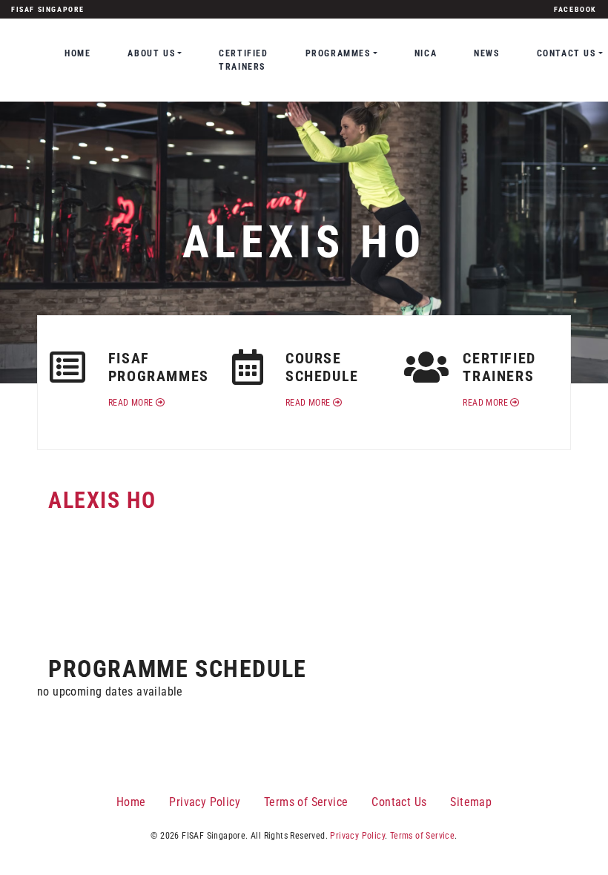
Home (77, 53)
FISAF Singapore (48, 9)
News (486, 53)
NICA (425, 53)
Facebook (575, 9)
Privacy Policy (204, 802)
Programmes (338, 53)
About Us (151, 53)
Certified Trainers (243, 60)
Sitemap (471, 802)
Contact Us (398, 802)
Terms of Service (306, 802)
